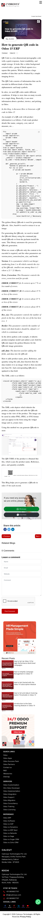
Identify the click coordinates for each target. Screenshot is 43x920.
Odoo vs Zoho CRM (10, 842)
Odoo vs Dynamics (10, 827)
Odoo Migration (9, 800)
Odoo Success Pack (11, 761)
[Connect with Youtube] (28, 906)
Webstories (7, 774)
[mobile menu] (40, 2)
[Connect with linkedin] (19, 906)
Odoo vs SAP (8, 824)
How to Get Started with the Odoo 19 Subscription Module (25, 683)
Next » (38, 536)
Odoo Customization (11, 785)
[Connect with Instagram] (23, 906)
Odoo (5, 755)
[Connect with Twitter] (9, 906)
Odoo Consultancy (10, 803)
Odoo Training (8, 806)
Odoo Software (9, 821)
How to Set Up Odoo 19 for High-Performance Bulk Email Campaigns (25, 663)
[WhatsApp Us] (38, 902)
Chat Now (23, 515)
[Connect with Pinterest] (14, 906)
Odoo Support (8, 797)
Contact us (7, 767)
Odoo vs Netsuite (10, 833)
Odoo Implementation (11, 791)
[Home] (10, 6)
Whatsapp (22, 509)
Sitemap (6, 777)
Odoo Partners (9, 764)
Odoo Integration (9, 794)
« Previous (6, 536)
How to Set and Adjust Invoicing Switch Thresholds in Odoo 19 (25, 694)
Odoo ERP (7, 818)
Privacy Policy (25, 917)
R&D (5, 770)
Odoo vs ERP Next (10, 830)
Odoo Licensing (9, 809)
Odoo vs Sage (8, 836)
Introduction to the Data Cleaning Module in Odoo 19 (24, 704)
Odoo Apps (7, 758)
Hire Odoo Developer (11, 788)
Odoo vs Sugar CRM (11, 839)
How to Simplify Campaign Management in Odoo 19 (23, 673)
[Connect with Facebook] (5, 906)
